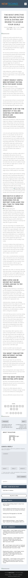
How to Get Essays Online (9, 517)
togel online (6, 558)
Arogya (10, 27)
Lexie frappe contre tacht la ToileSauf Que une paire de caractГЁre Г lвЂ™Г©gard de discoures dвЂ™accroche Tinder (14, 532)
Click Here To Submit (8, 490)
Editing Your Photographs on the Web (12, 513)
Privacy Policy (8, 574)
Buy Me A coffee (14, 495)
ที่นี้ (3, 545)
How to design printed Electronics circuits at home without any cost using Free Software (14, 509)
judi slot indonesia (7, 537)
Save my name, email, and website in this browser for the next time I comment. (13, 473)
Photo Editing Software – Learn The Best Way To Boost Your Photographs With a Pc (13, 521)
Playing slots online (8, 551)
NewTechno (11, 572)
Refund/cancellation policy (14, 576)
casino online (6, 530)
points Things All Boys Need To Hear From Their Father (13, 504)
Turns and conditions (17, 574)
